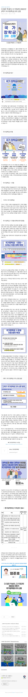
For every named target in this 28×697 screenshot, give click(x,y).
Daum (13, 692)
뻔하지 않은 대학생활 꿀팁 (7, 634)
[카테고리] (2, 1)
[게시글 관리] (8, 617)
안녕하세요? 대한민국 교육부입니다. (9, 681)
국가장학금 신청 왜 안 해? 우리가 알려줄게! (10, 626)
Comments (4, 669)
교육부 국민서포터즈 (5, 7)
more (25, 641)
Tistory (21, 692)
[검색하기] (26, 1)
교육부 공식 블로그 (6, 676)
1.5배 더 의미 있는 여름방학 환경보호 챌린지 (10, 635)
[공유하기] (6, 617)
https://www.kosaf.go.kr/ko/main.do (14, 444)
